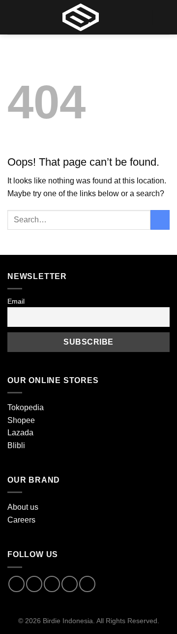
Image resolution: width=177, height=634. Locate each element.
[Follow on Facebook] (16, 584)
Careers (21, 520)
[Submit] (160, 219)
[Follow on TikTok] (52, 584)
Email (16, 301)
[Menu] (13, 17)
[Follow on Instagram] (34, 584)
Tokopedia (25, 407)
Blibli (16, 445)
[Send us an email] (69, 584)
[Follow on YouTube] (87, 584)
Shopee (21, 420)
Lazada (20, 432)
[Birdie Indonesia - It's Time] (80, 17)
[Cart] (165, 17)
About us (22, 507)
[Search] (141, 17)
